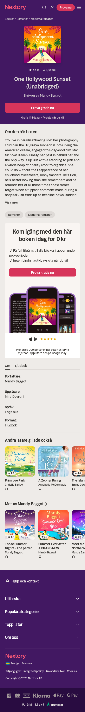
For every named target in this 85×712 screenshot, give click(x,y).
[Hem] (22, 7)
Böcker (9, 19)
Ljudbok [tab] (21, 366)
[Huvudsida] (79, 7)
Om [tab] (7, 366)
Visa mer (11, 202)
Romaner (22, 19)
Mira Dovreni (14, 396)
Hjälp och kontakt (25, 581)
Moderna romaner (42, 19)
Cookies (72, 671)
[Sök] (44, 7)
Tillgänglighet (14, 671)
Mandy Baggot (50, 95)
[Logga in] (52, 7)
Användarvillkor (55, 671)
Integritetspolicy (34, 671)
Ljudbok (11, 425)
